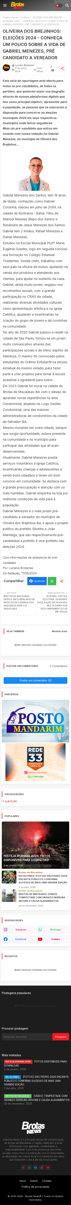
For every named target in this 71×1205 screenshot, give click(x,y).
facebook (20, 939)
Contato (47, 1180)
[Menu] (5, 5)
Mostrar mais (59, 631)
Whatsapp (52, 581)
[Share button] (61, 581)
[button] (59, 5)
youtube (55, 939)
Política (25, 17)
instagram (20, 929)
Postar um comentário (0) (35, 680)
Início (23, 1180)
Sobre (34, 1180)
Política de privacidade (35, 1186)
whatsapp (55, 929)
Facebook (39, 581)
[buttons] (23, 1167)
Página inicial (10, 17)
